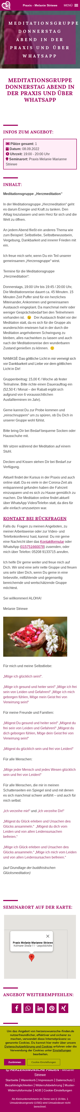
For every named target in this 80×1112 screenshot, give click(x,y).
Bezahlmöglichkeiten (19, 1085)
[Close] (48, 936)
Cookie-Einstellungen (58, 1090)
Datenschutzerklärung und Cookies (28, 1047)
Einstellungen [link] (62, 1050)
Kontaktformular (52, 541)
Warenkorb (28, 1080)
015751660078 (32, 547)
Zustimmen (14, 1062)
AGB (38, 1090)
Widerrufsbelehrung (48, 1085)
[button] (68, 5)
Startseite (12, 1080)
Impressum (45, 1080)
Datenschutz (64, 1080)
